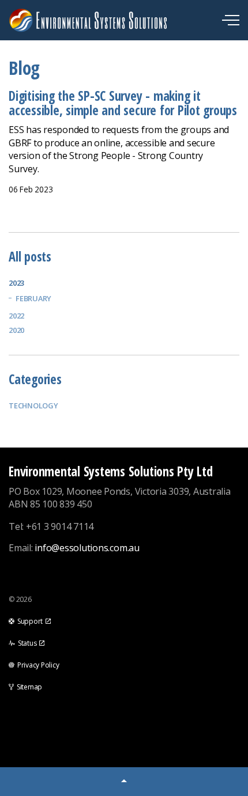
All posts (30, 257)
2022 (16, 315)
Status (27, 643)
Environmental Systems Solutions (122, 20)
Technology (33, 405)
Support (30, 621)
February (33, 298)
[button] (124, 781)
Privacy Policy (38, 665)
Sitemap (29, 687)
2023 (16, 283)
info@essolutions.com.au (87, 547)
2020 (16, 330)
